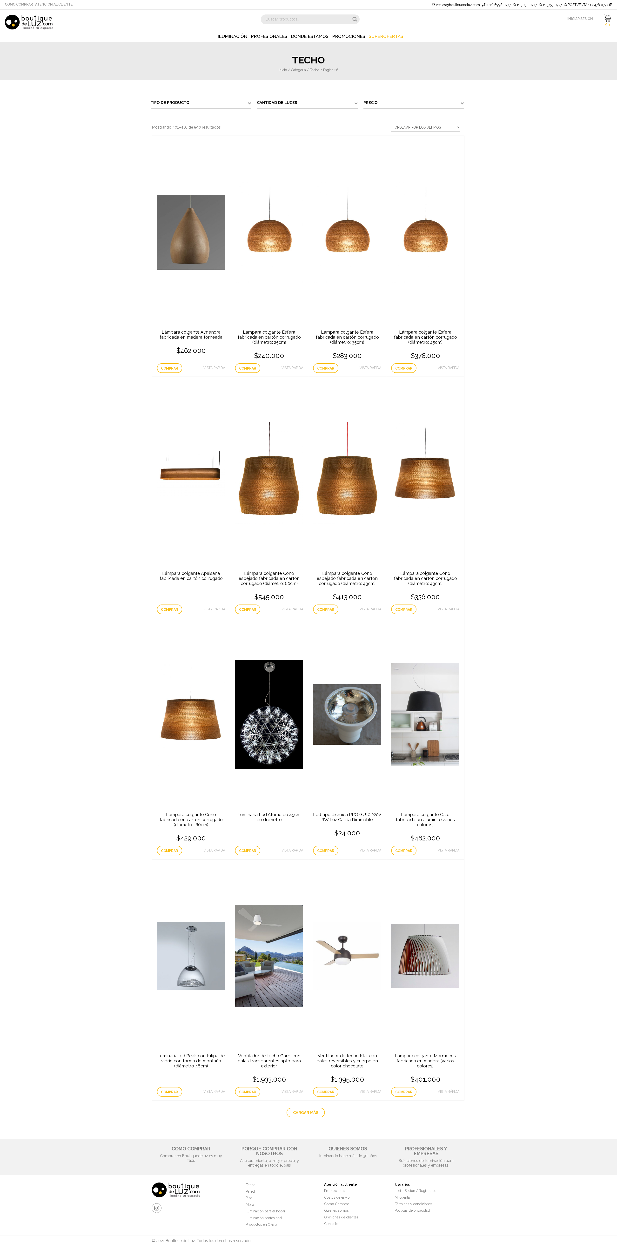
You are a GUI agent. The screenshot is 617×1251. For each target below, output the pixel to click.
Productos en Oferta (261, 1224)
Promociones (348, 36)
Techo (314, 70)
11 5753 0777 (552, 5)
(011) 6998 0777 (498, 5)
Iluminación (232, 36)
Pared (250, 1191)
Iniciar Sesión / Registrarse (415, 1191)
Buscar (355, 19)
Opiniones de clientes (341, 1217)
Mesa (250, 1205)
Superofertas (386, 36)
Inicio (283, 70)
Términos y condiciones (413, 1204)
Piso (249, 1198)
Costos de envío (337, 1197)
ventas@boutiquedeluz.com (457, 5)
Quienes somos (336, 1210)
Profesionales (269, 36)
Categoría (298, 70)
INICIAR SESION (580, 19)
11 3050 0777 (526, 5)
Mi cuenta (402, 1197)
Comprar (169, 368)
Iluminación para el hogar (265, 1211)
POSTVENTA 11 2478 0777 (587, 5)
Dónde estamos (310, 36)
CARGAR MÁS (305, 1112)
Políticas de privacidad (412, 1210)
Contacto (331, 1224)
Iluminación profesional (264, 1218)
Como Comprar (19, 4)
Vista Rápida (214, 368)
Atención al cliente (54, 4)
